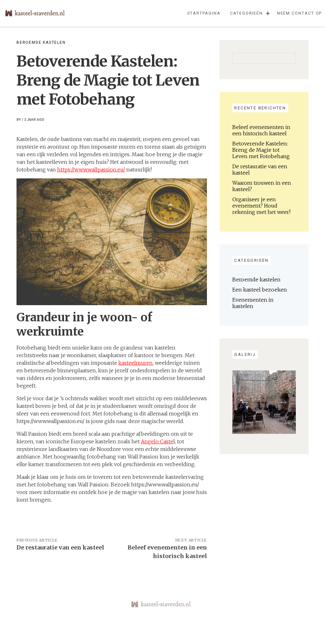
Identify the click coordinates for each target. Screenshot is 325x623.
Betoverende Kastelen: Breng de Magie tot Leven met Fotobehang (261, 149)
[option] (264, 402)
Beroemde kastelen (41, 42)
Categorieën (246, 13)
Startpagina (203, 13)
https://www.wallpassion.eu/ (91, 169)
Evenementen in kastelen (253, 303)
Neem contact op (299, 13)
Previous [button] (245, 402)
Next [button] (283, 402)
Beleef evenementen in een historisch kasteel (261, 130)
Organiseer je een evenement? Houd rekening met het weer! (261, 205)
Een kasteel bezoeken (259, 289)
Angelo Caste (157, 441)
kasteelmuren (135, 363)
